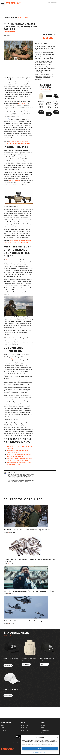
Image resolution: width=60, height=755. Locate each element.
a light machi (14, 359)
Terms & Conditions (44, 730)
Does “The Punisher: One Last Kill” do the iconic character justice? (29, 591)
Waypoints (3, 730)
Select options (41, 112)
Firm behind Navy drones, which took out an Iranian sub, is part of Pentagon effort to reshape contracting (45, 69)
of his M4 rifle (22, 104)
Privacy (44, 752)
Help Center (43, 725)
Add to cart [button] (48, 113)
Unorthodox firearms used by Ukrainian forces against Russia (27, 530)
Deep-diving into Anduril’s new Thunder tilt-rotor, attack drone (44, 53)
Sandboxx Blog (24, 725)
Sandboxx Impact (25, 730)
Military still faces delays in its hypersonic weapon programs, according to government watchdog (44, 77)
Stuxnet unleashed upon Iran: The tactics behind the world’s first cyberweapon (45, 48)
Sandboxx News (24, 727)
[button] (57, 737)
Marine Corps (10, 260)
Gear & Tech (24, 17)
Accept (40, 748)
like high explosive (14, 181)
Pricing (2, 727)
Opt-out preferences (37, 752)
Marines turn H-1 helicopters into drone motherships (23, 621)
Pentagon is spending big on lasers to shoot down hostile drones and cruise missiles (43, 62)
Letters (2, 725)
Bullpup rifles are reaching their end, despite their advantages (44, 57)
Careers (42, 727)
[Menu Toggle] (2, 2)
